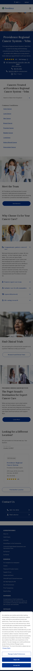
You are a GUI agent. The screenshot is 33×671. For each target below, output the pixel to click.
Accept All (16, 665)
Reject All (16, 659)
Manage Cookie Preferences (16, 654)
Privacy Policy (6, 648)
